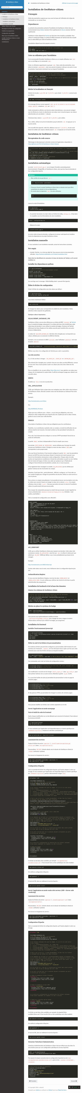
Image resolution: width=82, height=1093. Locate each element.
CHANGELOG (5, 41)
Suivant (73, 1081)
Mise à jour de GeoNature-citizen (10, 35)
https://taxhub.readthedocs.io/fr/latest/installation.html (51, 254)
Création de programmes (8, 31)
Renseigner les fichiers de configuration (11, 28)
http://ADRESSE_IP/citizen (35, 408)
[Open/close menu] (0, 14)
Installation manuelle (8, 23)
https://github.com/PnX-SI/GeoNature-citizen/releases (43, 144)
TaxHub (47, 35)
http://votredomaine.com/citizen (37, 401)
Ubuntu (63, 30)
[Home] (28, 3)
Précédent (33, 1081)
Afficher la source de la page (70, 3)
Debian (42, 30)
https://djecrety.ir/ (56, 370)
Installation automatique (9, 21)
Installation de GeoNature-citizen (10, 14)
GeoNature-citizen (12, 2)
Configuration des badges (8, 33)
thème (50, 1090)
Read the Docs (62, 1090)
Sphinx (38, 1090)
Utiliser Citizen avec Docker (8, 26)
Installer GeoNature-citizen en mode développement (11, 38)
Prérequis (5, 16)
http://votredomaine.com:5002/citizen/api (40, 564)
